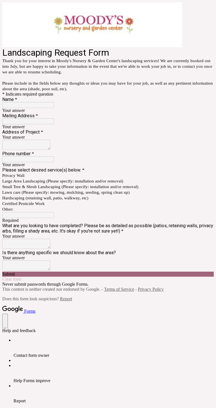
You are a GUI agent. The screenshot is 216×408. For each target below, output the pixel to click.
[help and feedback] (5, 321)
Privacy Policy (151, 289)
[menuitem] (114, 348)
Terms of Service (119, 289)
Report (66, 298)
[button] (108, 274)
